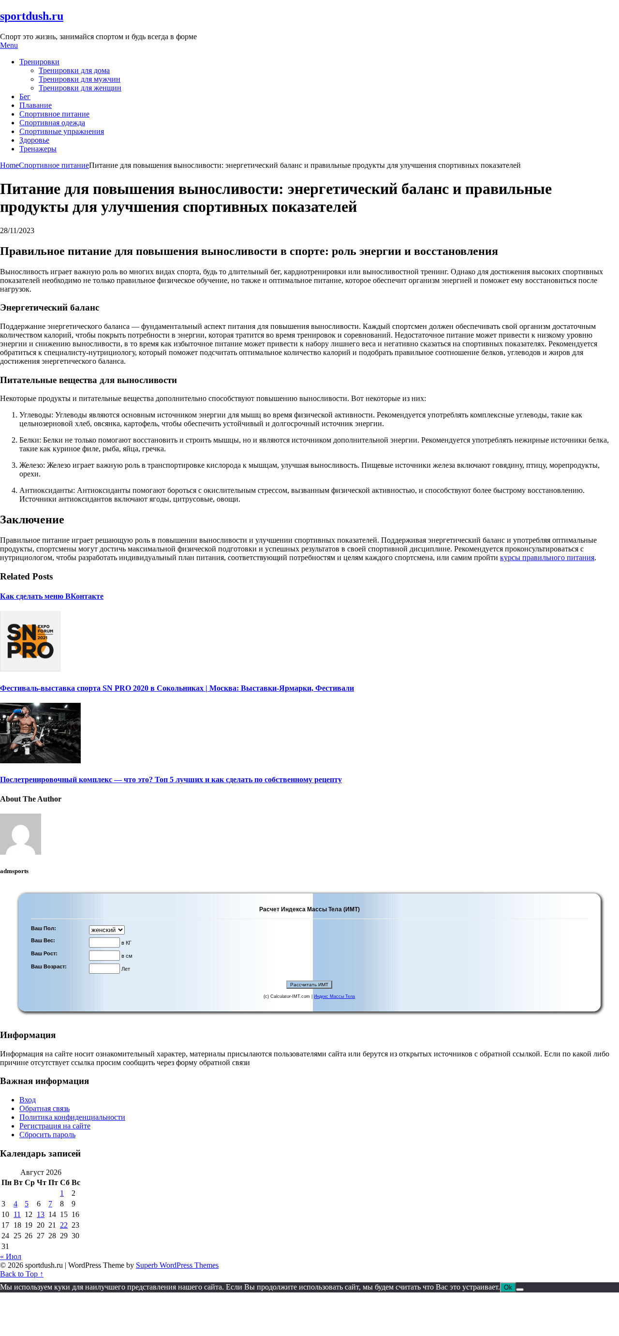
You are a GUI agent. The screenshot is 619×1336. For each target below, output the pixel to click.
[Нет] (520, 1289)
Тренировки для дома (74, 70)
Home (9, 165)
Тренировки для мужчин (79, 79)
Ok (508, 1287)
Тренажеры (38, 149)
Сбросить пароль (47, 1134)
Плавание (35, 105)
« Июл (10, 1256)
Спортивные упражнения (61, 131)
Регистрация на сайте (54, 1126)
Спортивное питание (54, 114)
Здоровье (34, 140)
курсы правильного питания (547, 557)
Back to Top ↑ (22, 1274)
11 (17, 1214)
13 (40, 1214)
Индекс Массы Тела (334, 996)
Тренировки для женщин (80, 88)
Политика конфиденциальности (72, 1117)
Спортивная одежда (52, 123)
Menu (9, 45)
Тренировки (39, 62)
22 (64, 1225)
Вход (27, 1100)
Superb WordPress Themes (177, 1265)
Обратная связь (44, 1108)
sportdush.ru (31, 16)
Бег (24, 96)
